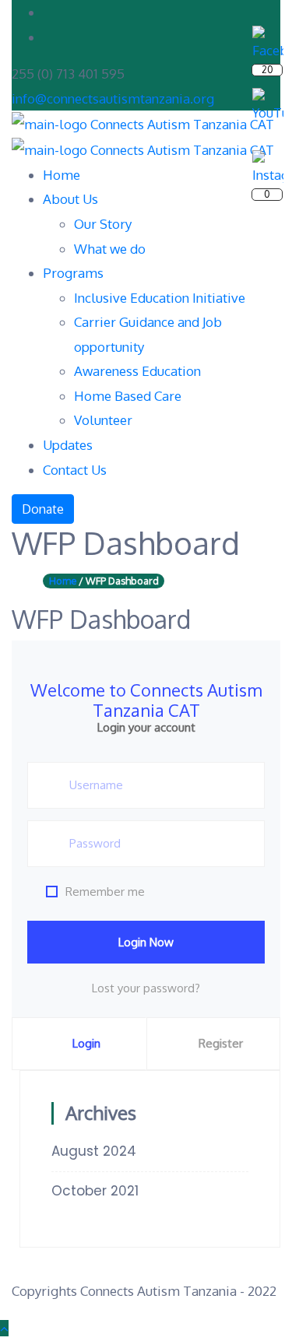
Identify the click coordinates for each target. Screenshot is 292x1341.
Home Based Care (127, 396)
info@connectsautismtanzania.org (113, 98)
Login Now (146, 942)
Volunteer (103, 420)
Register (221, 1043)
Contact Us (75, 470)
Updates (68, 445)
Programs (73, 273)
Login (86, 1043)
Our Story (103, 224)
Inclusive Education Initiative (159, 298)
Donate (43, 509)
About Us (70, 199)
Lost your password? (146, 988)
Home (61, 175)
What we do (110, 248)
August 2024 (93, 1151)
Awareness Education (137, 371)
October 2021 (95, 1190)
